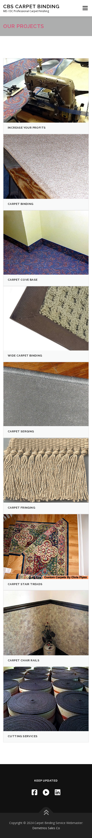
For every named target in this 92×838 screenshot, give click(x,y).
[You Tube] (46, 792)
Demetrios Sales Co (46, 828)
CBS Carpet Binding (31, 6)
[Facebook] (34, 792)
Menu (84, 8)
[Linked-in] (57, 792)
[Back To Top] (46, 812)
